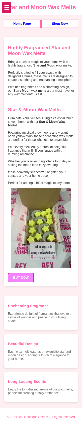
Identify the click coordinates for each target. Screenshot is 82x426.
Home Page (22, 23)
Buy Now (21, 277)
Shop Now (60, 23)
